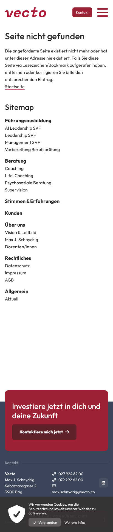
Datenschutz (17, 265)
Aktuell (11, 299)
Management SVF (22, 142)
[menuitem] (56, 120)
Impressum (15, 272)
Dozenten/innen (21, 246)
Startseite (15, 86)
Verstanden (47, 522)
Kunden (13, 213)
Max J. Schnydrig (21, 239)
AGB (9, 280)
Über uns (15, 225)
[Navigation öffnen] (102, 12)
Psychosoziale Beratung (28, 182)
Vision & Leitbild (20, 232)
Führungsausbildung (28, 120)
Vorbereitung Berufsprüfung (32, 149)
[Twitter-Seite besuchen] (103, 483)
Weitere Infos (75, 522)
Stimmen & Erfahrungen (32, 201)
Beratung (15, 161)
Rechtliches (18, 258)
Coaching (14, 168)
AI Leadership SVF (23, 128)
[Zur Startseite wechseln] (25, 12)
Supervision (16, 190)
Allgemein (16, 291)
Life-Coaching (19, 175)
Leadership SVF (20, 135)
